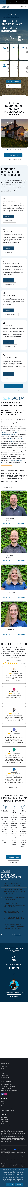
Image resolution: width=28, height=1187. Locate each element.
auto (2, 432)
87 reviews (22, 663)
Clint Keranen (16, 672)
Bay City (8, 1134)
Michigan (19, 1133)
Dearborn (13, 1134)
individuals (11, 438)
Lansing (13, 1136)
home (24, 430)
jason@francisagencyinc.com (11, 1090)
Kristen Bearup (10, 629)
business (9, 432)
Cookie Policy (19, 1149)
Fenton (21, 1134)
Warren (11, 1139)
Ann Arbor (3, 1134)
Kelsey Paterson (10, 592)
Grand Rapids (7, 1136)
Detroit (17, 1134)
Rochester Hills (15, 1138)
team (12, 441)
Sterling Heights (5, 1139)
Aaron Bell (16, 732)
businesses (20, 438)
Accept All (10, 1184)
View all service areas (6, 1141)
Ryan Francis (9, 555)
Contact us (18, 935)
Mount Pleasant (19, 1136)
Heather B (16, 772)
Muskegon (3, 1138)
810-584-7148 (14, 968)
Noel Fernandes (16, 692)
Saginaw (21, 1138)
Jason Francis (10, 518)
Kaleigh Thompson (16, 712)
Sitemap (8, 1151)
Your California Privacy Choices (7, 1152)
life (5, 432)
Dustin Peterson (16, 752)
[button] (7, 149)
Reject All (19, 1184)
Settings (20, 1180)
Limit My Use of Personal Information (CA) (17, 1153)
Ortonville (9, 1138)
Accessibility (3, 1149)
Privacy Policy (10, 1149)
